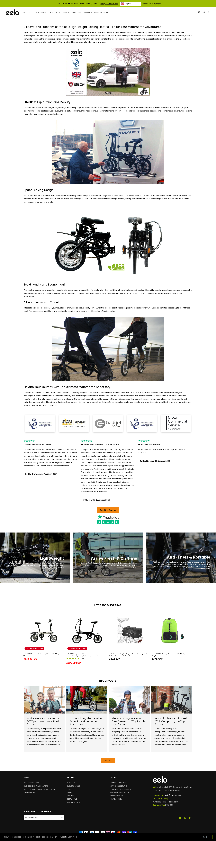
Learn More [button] (72, 837)
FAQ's (69, 789)
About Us (70, 795)
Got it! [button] (204, 837)
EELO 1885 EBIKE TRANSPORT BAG (36, 786)
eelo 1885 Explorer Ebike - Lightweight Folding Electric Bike (41, 655)
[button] (199, 12)
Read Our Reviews (108, 510)
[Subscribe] (61, 817)
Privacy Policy (116, 799)
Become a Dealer (73, 802)
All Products (29, 792)
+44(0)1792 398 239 (109, 3)
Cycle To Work (73, 786)
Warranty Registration (119, 792)
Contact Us (72, 799)
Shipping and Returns (118, 786)
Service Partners (117, 795)
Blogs (69, 792)
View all (108, 760)
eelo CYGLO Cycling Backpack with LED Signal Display (170, 655)
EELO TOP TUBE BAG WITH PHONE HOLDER (39, 789)
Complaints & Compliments (121, 789)
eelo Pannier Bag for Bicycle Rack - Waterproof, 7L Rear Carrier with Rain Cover (128, 655)
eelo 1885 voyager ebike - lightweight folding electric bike (83, 655)
